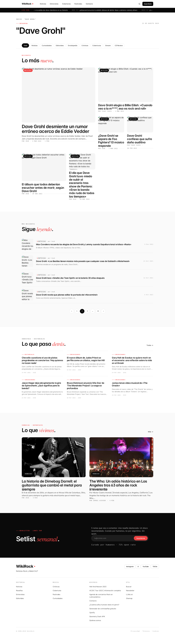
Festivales (78, 4)
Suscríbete (148, 4)
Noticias (43, 4)
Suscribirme (140, 538)
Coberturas (66, 4)
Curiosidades (47, 45)
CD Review (119, 45)
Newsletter (130, 590)
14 (98, 311)
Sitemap (129, 598)
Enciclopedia (72, 45)
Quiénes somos (95, 620)
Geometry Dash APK (97, 616)
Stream (108, 45)
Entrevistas (54, 4)
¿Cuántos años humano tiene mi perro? (104, 605)
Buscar (128, 587)
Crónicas (85, 45)
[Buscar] (139, 4)
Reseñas (19, 590)
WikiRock (26, 4)
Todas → (150, 345)
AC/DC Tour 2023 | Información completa (105, 590)
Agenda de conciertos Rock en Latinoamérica (101, 595)
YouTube (146, 566)
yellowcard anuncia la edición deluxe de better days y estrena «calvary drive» (94, 10)
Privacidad (135, 631)
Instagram (129, 566)
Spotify (92, 612)
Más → (150, 432)
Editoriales (60, 45)
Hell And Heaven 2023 (97, 587)
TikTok (155, 566)
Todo (25, 45)
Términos (146, 631)
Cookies (155, 631)
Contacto (89, 4)
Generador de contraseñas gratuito (102, 609)
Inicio (19, 19)
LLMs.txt (129, 594)
